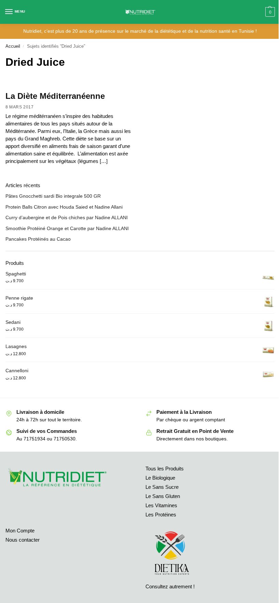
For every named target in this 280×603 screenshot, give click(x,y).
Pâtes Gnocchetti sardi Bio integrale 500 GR (53, 196)
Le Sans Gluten (162, 496)
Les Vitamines (161, 505)
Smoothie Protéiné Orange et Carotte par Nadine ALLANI (67, 228)
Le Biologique (160, 478)
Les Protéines (160, 514)
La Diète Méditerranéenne (55, 96)
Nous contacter (22, 540)
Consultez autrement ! (170, 586)
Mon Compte (19, 530)
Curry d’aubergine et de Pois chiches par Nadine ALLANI (66, 217)
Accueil (12, 46)
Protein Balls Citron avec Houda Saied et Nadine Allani (64, 207)
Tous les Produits (164, 468)
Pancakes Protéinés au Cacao (38, 239)
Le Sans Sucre (162, 487)
